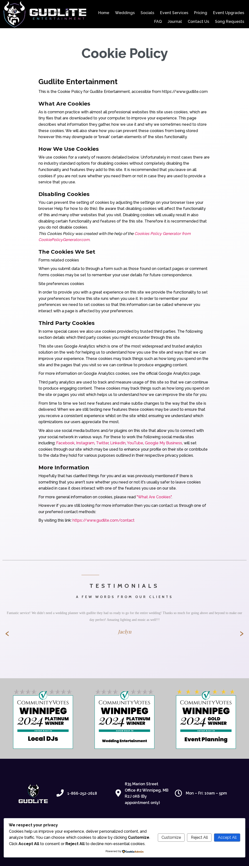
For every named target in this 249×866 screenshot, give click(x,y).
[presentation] (7, 633)
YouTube (135, 443)
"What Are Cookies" (154, 497)
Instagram (85, 443)
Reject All (199, 837)
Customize (171, 837)
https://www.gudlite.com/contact (103, 520)
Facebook (65, 443)
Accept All (227, 837)
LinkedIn (117, 443)
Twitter (102, 443)
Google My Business (163, 443)
